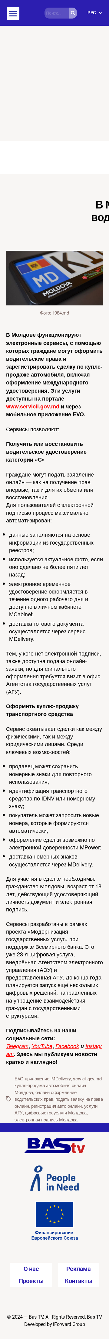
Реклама (78, 1268)
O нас (31, 1268)
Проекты (31, 1281)
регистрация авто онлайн (56, 1106)
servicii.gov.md (87, 1078)
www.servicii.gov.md (32, 406)
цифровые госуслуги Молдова (56, 1112)
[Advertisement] (54, 83)
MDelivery (61, 1078)
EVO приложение (32, 1078)
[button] (13, 13)
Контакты (78, 1281)
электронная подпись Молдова (46, 1119)
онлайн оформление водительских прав (45, 1095)
